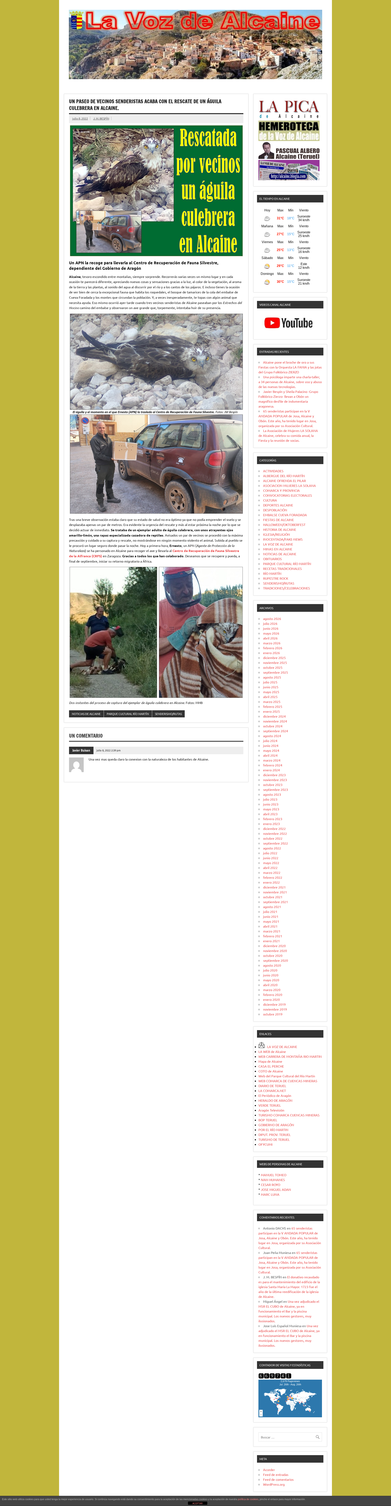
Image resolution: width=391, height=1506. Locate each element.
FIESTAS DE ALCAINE (278, 520)
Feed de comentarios (278, 1479)
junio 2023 (270, 804)
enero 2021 (271, 941)
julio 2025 (270, 682)
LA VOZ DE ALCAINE (278, 544)
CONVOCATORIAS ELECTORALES (287, 495)
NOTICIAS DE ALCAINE (86, 714)
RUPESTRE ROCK (275, 578)
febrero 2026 (272, 648)
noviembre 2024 (275, 721)
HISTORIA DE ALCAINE (279, 529)
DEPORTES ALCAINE (278, 505)
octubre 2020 (272, 955)
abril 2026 (270, 638)
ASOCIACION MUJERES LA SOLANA (289, 485)
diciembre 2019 (274, 1004)
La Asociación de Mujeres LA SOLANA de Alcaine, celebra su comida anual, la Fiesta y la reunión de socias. (288, 435)
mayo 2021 (271, 921)
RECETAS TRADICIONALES (282, 568)
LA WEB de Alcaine (272, 1051)
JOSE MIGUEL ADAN (276, 1189)
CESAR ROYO (270, 1185)
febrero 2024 (272, 765)
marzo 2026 (271, 643)
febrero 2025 (272, 706)
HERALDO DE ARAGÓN (275, 1100)
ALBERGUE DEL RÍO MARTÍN (284, 476)
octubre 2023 (272, 785)
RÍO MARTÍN (272, 573)
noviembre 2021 (275, 892)
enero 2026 (271, 653)
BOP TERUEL (267, 1120)
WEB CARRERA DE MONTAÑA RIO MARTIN (290, 1056)
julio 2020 (270, 970)
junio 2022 (270, 858)
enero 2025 (271, 711)
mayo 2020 (271, 980)
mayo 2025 (271, 692)
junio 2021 (270, 916)
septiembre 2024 (275, 731)
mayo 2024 (271, 750)
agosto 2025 (272, 677)
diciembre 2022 (274, 828)
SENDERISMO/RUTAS (168, 714)
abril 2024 (270, 755)
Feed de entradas (275, 1474)
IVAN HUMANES (273, 1180)
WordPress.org (274, 1484)
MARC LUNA (270, 1194)
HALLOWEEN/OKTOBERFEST (284, 524)
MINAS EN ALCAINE (277, 549)
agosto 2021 (272, 907)
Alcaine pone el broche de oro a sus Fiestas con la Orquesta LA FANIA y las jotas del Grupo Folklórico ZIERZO (290, 367)
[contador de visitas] (274, 1377)
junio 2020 (270, 975)
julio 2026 (270, 623)
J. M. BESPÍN (101, 118)
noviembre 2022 (275, 833)
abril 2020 (270, 985)
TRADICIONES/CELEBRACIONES (286, 588)
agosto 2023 (272, 794)
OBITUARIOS (272, 559)
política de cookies (248, 1499)
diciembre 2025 (274, 658)
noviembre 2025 (275, 662)
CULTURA (270, 500)
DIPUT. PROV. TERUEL (274, 1134)
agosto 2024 (272, 736)
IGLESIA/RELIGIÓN (276, 534)
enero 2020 (271, 999)
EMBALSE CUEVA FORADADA (285, 515)
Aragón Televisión (271, 1110)
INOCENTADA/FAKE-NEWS (283, 539)
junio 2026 (270, 628)
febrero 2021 (272, 936)
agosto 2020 (272, 965)
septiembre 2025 (275, 672)
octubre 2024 (272, 726)
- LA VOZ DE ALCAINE (281, 1047)
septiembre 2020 (275, 960)
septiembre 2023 (275, 789)
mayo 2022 (271, 863)
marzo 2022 (271, 872)
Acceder (269, 1470)
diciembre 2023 (274, 775)
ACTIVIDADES (273, 471)
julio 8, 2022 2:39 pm (109, 750)
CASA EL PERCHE (271, 1066)
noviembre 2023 (275, 780)
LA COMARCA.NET (272, 1091)
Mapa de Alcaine (270, 1061)
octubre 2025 (272, 667)
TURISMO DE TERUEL (274, 1139)
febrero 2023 (272, 819)
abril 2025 (270, 697)
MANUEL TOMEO (273, 1175)
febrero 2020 (272, 994)
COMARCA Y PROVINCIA (281, 490)
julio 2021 (270, 911)
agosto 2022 (272, 848)
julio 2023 (270, 799)
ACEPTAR (197, 1503)
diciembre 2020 (274, 946)
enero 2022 (271, 882)
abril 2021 (270, 926)
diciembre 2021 (274, 887)
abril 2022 (270, 868)
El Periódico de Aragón (274, 1095)
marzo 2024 (271, 760)
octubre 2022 (272, 838)
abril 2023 (270, 814)
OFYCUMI (265, 1144)
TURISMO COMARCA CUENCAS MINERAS (289, 1115)
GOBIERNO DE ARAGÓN (276, 1125)
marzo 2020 (271, 990)
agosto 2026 (272, 618)
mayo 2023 (271, 809)
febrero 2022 (272, 877)
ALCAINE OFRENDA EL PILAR (284, 481)
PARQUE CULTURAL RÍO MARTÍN (128, 714)
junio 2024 (270, 745)
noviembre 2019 (275, 1009)
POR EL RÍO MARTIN (273, 1130)
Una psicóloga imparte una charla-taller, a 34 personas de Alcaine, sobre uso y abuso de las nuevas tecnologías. (290, 382)
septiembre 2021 (275, 902)
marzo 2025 (271, 701)
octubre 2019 (272, 1014)
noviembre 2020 (275, 951)
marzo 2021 (271, 931)
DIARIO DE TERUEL (272, 1086)
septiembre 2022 (275, 843)
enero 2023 (271, 824)
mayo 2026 (271, 633)
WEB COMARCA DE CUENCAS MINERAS (287, 1081)
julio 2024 (270, 741)
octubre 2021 (272, 897)
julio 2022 (270, 853)
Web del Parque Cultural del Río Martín (286, 1076)
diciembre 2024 (274, 716)
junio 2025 (270, 687)
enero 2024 (271, 770)
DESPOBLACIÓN (275, 510)
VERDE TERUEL (269, 1105)
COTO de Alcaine (270, 1071)
